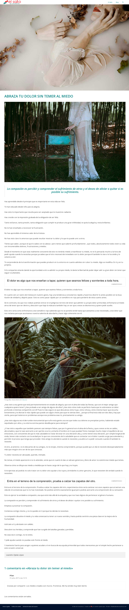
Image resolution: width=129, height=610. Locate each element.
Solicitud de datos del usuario (30, 606)
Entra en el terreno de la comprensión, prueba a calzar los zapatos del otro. (51, 481)
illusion (25, 400)
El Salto (110, 2)
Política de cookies (16, 606)
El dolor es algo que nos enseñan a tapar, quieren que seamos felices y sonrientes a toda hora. (63, 280)
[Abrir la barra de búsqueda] (122, 2)
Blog (117, 2)
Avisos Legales (6, 606)
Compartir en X (116, 284)
